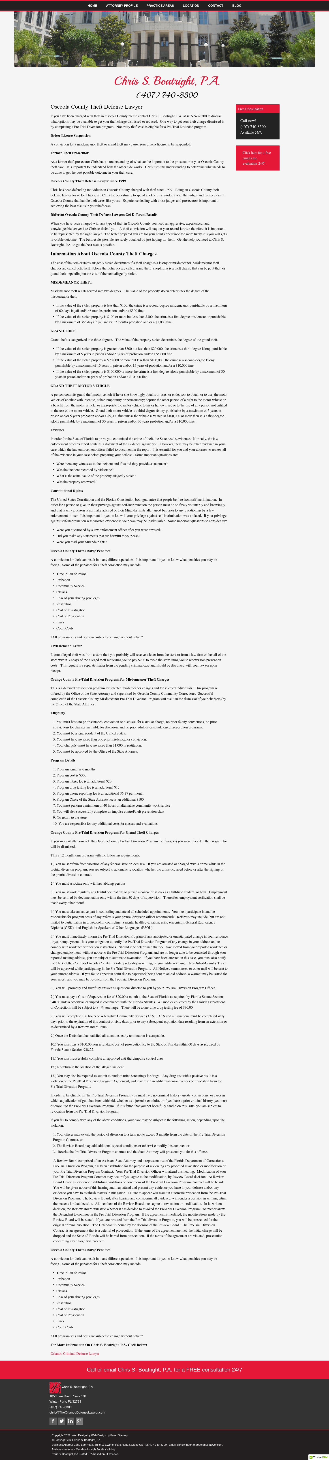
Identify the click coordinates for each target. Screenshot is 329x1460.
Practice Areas (160, 5)
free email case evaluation (257, 158)
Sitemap (123, 1435)
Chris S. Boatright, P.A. (167, 81)
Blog (236, 5)
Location (191, 5)
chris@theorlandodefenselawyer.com (199, 1444)
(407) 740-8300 (167, 95)
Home (92, 5)
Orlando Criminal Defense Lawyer (75, 1353)
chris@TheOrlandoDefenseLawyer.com (77, 1412)
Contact (215, 5)
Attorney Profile (122, 5)
